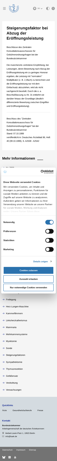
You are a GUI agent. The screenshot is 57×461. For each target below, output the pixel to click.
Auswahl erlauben (28, 279)
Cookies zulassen (29, 270)
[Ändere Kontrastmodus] (47, 8)
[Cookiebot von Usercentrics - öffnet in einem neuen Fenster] (41, 172)
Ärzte (4, 410)
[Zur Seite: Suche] (53, 8)
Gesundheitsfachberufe (22, 410)
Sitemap (32, 450)
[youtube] (15, 457)
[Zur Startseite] (14, 8)
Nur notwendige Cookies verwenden (28, 287)
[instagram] (9, 457)
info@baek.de (11, 436)
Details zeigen (40, 261)
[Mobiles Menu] (4, 8)
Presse (40, 410)
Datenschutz (7, 450)
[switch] (49, 231)
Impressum (20, 450)
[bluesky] (3, 457)
